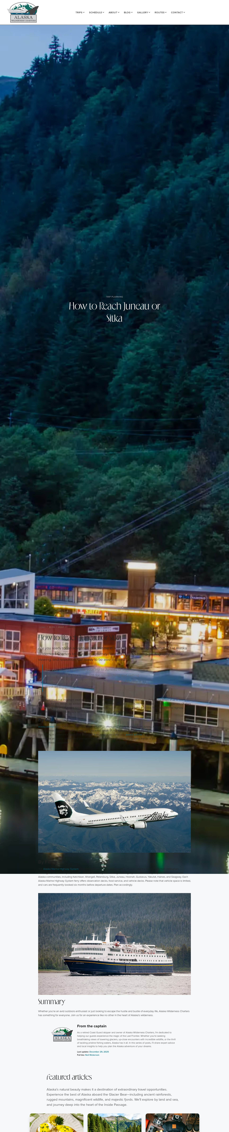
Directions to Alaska (80, 627)
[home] (23, 12)
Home (42, 627)
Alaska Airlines (46, 726)
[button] (80, 12)
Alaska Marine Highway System (61, 868)
